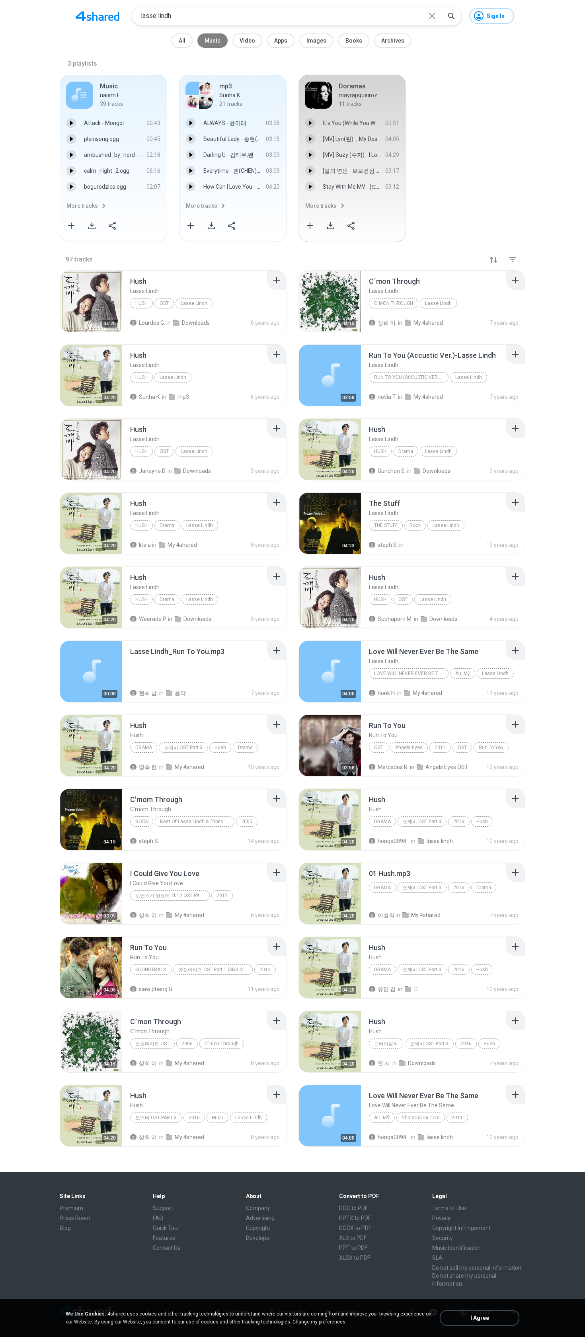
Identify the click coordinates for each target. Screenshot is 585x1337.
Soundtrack (150, 969)
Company (258, 1208)
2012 (222, 895)
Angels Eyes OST (446, 767)
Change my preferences (318, 1322)
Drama (405, 451)
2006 (187, 1043)
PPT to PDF (353, 1248)
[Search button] (451, 15)
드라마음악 (386, 1043)
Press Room (75, 1218)
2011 (457, 1117)
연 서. (384, 1063)
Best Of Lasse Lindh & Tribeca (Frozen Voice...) (197, 821)
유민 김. (387, 989)
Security (442, 1238)
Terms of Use (449, 1208)
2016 (458, 821)
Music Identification (456, 1248)
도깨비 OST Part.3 (183, 747)
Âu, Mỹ (462, 673)
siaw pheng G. (156, 989)
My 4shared (189, 767)
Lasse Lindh (194, 303)
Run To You (491, 747)
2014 (440, 747)
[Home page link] (97, 15)
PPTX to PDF (355, 1218)
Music (212, 40)
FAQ (158, 1218)
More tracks (82, 206)
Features (164, 1238)
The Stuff (386, 525)
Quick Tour (166, 1228)
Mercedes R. (393, 767)
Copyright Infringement (461, 1228)
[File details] (91, 301)
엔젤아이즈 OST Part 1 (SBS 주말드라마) (215, 969)
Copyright (258, 1228)
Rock (415, 525)
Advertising (260, 1218)
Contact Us (166, 1248)
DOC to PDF (353, 1208)
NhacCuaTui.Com (421, 1117)
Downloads (422, 1063)
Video (247, 40)
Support (163, 1208)
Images (316, 40)
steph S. (149, 841)
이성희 (386, 915)
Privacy (441, 1218)
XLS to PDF (353, 1238)
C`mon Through (393, 303)
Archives (392, 40)
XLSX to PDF (354, 1258)
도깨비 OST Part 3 (429, 1043)
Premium (71, 1208)
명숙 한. (148, 767)
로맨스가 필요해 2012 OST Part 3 (172, 895)
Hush (141, 303)
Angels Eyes (409, 747)
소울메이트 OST (152, 1043)
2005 (246, 821)
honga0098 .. (394, 841)
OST (164, 303)
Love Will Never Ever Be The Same (411, 673)
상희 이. (148, 915)
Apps (280, 40)
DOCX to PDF (355, 1228)
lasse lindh (440, 841)
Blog (65, 1228)
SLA (437, 1258)
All (182, 40)
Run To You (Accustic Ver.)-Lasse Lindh (411, 377)
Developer (258, 1238)
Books (353, 40)
